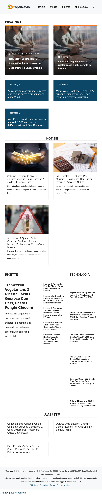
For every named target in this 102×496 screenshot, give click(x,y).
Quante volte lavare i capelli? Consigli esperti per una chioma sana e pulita (74, 426)
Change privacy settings (13, 492)
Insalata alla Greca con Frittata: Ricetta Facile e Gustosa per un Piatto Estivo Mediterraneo (53, 299)
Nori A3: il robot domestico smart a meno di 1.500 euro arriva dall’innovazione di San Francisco (26, 122)
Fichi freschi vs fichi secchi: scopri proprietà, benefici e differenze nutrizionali (23, 449)
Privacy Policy (56, 485)
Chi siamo (34, 485)
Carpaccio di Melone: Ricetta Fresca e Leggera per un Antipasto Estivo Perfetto (52, 339)
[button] (93, 7)
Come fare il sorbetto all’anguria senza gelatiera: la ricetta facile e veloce (52, 325)
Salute (53, 7)
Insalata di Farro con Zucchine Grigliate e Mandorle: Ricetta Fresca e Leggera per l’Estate (52, 312)
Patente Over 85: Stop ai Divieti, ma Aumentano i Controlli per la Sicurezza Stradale (81, 360)
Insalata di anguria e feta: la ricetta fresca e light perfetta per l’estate (53, 287)
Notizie (41, 7)
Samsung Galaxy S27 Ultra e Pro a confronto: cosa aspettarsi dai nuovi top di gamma (82, 382)
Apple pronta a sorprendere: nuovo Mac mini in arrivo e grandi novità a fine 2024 (26, 94)
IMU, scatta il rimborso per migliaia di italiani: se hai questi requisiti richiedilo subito (74, 179)
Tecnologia (81, 7)
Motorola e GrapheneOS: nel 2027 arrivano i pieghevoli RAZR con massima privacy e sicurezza (75, 94)
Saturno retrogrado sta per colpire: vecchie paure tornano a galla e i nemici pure (25, 179)
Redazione (44, 485)
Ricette (66, 7)
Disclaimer (67, 485)
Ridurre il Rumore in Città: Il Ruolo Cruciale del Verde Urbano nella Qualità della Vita (83, 403)
